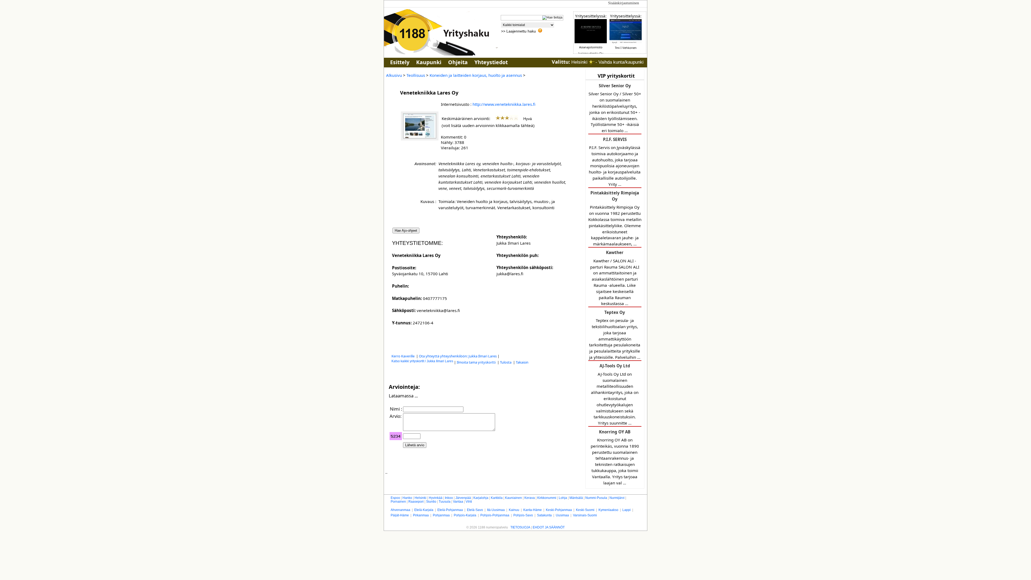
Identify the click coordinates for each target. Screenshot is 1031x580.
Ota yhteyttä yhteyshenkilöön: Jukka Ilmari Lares (458, 356)
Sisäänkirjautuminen (623, 3)
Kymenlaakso (608, 510)
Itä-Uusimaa (496, 510)
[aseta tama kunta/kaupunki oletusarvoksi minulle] (591, 62)
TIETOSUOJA (520, 527)
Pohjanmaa (441, 515)
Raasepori (416, 501)
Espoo (395, 498)
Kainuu (514, 510)
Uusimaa (562, 515)
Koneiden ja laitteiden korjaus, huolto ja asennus (476, 75)
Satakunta (544, 515)
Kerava (529, 498)
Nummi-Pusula (596, 498)
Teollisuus (415, 75)
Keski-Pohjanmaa (559, 510)
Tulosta (506, 362)
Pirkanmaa (421, 515)
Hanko (407, 498)
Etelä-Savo (475, 510)
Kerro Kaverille (403, 356)
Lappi (626, 510)
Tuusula (445, 501)
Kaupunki (428, 62)
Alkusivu (394, 75)
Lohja (563, 498)
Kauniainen (513, 498)
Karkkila (497, 498)
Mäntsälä (576, 498)
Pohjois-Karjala (465, 515)
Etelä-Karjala (423, 510)
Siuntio (431, 501)
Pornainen (398, 501)
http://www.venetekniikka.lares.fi (504, 104)
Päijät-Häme (400, 515)
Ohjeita (458, 62)
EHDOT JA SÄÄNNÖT (549, 527)
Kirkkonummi (546, 498)
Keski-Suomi (585, 510)
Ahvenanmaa (400, 510)
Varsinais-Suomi (585, 515)
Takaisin (522, 362)
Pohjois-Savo (523, 515)
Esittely (399, 62)
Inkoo (449, 498)
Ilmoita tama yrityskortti (476, 362)
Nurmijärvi (617, 498)
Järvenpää (463, 498)
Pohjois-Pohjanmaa (494, 515)
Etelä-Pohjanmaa (450, 510)
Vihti (469, 501)
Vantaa (458, 501)
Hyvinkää (435, 498)
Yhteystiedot (491, 62)
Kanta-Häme (532, 510)
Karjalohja (480, 498)
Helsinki (420, 498)
